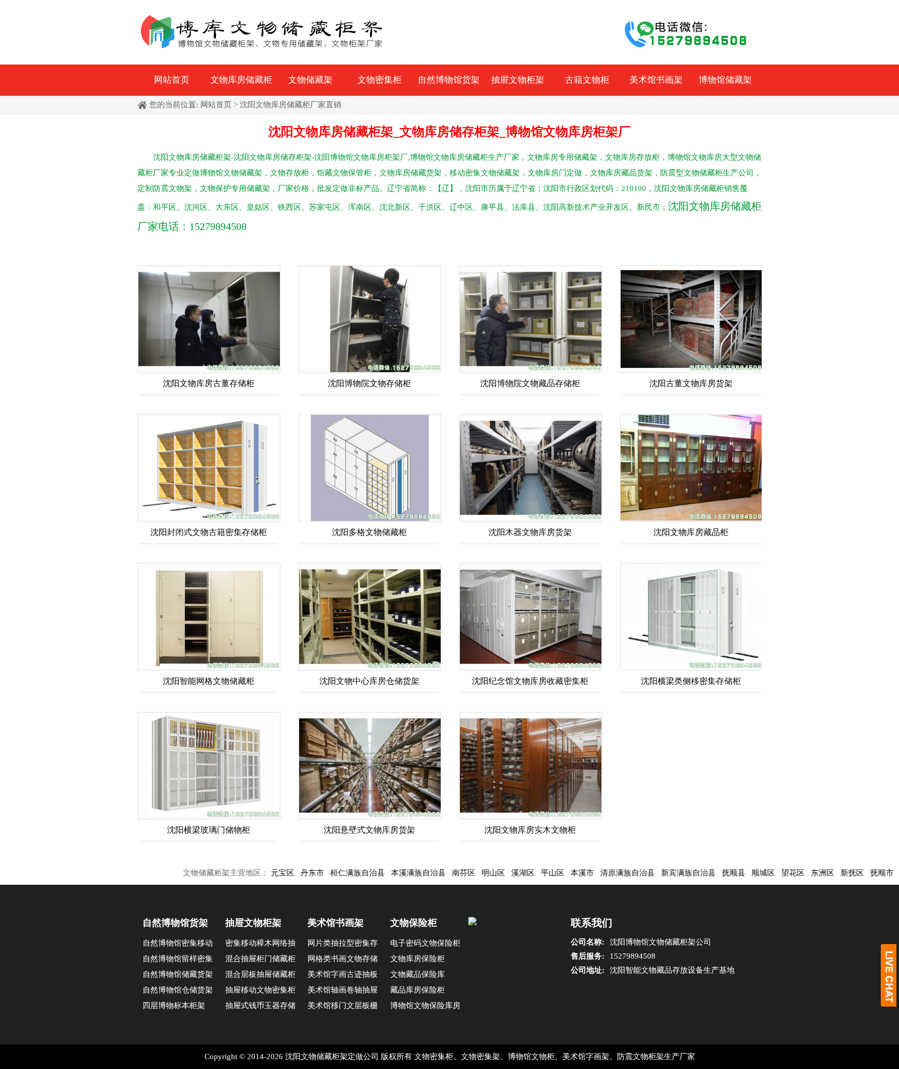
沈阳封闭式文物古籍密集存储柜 (208, 532)
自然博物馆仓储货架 (178, 990)
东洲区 (787, 873)
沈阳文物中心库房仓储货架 (369, 681)
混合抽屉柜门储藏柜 (260, 959)
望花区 (757, 873)
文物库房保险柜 (417, 959)
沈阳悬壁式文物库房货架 (369, 829)
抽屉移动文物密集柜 (260, 990)
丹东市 (276, 873)
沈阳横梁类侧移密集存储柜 (691, 681)
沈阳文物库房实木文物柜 (530, 829)
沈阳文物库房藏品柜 (690, 532)
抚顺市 (846, 873)
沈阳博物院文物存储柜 (369, 383)
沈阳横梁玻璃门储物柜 (208, 829)
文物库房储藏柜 (241, 80)
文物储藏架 (310, 80)
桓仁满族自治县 (321, 873)
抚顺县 (698, 873)
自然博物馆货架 (449, 80)
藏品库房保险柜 (417, 990)
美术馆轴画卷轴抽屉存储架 (342, 992)
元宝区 (247, 873)
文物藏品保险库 (417, 974)
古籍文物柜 (587, 80)
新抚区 (816, 873)
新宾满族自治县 (652, 873)
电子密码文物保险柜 (425, 943)
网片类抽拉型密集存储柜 (342, 945)
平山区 (517, 873)
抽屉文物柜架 (517, 80)
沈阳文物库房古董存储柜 (208, 383)
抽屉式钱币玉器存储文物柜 (260, 1007)
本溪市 (546, 873)
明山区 (457, 873)
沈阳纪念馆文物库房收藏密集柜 (530, 681)
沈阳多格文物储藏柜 (369, 532)
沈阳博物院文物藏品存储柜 (530, 383)
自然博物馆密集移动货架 (178, 945)
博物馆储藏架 (725, 80)
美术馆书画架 (656, 80)
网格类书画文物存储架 (342, 960)
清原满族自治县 (591, 873)
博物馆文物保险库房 (425, 1005)
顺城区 (727, 873)
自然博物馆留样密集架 (178, 960)
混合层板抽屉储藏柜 (260, 974)
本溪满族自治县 (382, 873)
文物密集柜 (379, 80)
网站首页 (171, 80)
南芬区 (428, 873)
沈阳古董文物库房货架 (691, 383)
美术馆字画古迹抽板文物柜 (342, 976)
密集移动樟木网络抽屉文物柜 (260, 945)
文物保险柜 (413, 923)
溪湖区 (487, 873)
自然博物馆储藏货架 (178, 974)
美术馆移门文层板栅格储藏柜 (342, 1007)
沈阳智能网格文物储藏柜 (208, 681)
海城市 (876, 873)
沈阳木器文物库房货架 (530, 532)
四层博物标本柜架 (174, 1005)
